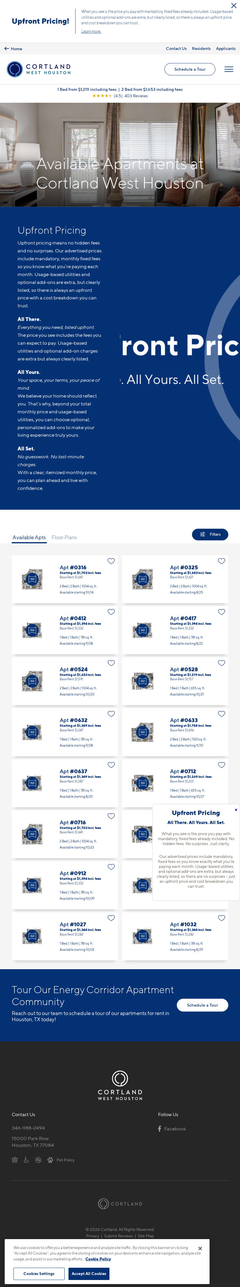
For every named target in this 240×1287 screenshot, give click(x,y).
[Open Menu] (228, 69)
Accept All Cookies (89, 1273)
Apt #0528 (175, 681)
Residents (201, 48)
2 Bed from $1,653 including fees (152, 89)
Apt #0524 (65, 681)
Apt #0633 (175, 732)
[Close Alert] (234, 5)
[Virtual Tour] (32, 579)
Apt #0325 (175, 579)
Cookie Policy (98, 1259)
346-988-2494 (28, 1128)
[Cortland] (120, 1203)
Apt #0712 (175, 783)
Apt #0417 (175, 630)
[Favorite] (111, 561)
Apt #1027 (65, 936)
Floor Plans (64, 537)
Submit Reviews (118, 1235)
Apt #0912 (65, 885)
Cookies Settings (38, 1273)
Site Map (146, 1235)
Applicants (226, 48)
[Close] (200, 1248)
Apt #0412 (65, 630)
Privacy (92, 1235)
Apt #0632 (65, 732)
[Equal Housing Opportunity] (15, 1159)
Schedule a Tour (189, 69)
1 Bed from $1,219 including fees (86, 89)
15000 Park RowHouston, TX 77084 (33, 1141)
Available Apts (29, 537)
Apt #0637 (65, 783)
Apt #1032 (175, 936)
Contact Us (176, 48)
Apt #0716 (65, 834)
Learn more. (91, 31)
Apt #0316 (65, 579)
